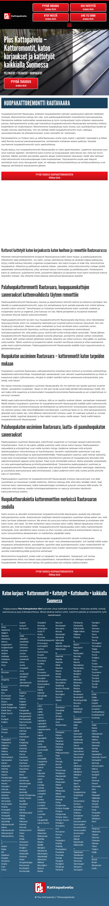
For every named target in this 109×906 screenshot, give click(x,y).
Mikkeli (40, 862)
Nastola (59, 668)
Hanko (4, 763)
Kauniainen (24, 766)
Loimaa (40, 788)
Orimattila (60, 710)
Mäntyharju (61, 649)
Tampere (78, 867)
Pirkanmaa (60, 796)
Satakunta (78, 742)
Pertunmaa (61, 770)
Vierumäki (96, 786)
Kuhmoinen (42, 652)
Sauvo (76, 745)
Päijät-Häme (79, 631)
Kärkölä (40, 693)
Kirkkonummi (25, 830)
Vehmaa (95, 763)
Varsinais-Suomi (99, 757)
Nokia (58, 677)
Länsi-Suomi (43, 823)
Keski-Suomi (25, 798)
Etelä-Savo (6, 710)
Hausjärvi (5, 786)
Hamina (4, 754)
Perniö (58, 764)
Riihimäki (77, 680)
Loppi (40, 796)
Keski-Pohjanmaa (27, 795)
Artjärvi (4, 653)
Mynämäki (60, 634)
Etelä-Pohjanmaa (9, 707)
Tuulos (95, 669)
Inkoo (4, 870)
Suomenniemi (80, 827)
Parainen (60, 741)
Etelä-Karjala (7, 704)
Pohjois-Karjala (62, 808)
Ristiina (77, 688)
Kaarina (22, 693)
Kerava (22, 789)
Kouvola (41, 637)
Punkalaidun (61, 849)
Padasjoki (60, 732)
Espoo (4, 701)
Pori (57, 829)
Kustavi (40, 669)
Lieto (39, 770)
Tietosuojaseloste (65, 897)
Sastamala (78, 739)
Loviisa (40, 799)
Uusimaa (96, 718)
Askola (4, 662)
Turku (94, 661)
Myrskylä (60, 637)
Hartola (4, 769)
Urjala (94, 697)
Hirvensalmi (6, 804)
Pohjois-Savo (62, 817)
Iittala (3, 849)
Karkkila (22, 745)
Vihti (94, 789)
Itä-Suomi (23, 628)
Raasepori (78, 647)
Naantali (59, 656)
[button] (69, 25)
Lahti (39, 706)
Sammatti (78, 737)
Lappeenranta (43, 729)
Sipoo (76, 783)
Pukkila (59, 843)
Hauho (4, 783)
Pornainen (60, 832)
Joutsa (22, 653)
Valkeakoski (97, 734)
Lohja (39, 782)
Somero (77, 804)
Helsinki (5, 795)
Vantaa (95, 748)
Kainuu (22, 699)
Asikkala (5, 656)
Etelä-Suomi (6, 713)
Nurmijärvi (60, 694)
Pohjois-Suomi (62, 820)
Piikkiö (58, 794)
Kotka (40, 634)
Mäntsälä (60, 640)
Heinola (4, 789)
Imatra (4, 864)
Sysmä (77, 836)
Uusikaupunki (98, 715)
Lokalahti (41, 794)
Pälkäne (77, 634)
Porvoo (59, 834)
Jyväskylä (23, 674)
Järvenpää (24, 685)
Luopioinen (42, 808)
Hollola (4, 807)
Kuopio (40, 655)
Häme (4, 827)
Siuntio (77, 789)
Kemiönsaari (25, 783)
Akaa (3, 627)
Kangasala (24, 710)
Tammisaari (79, 864)
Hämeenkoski (7, 830)
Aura (3, 665)
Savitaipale (78, 748)
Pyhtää (59, 858)
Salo (75, 728)
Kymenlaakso (43, 684)
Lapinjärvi (41, 720)
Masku (40, 842)
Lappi (39, 732)
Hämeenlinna (7, 836)
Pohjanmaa (61, 805)
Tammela (78, 861)
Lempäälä (41, 758)
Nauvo (59, 671)
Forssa (4, 732)
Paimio (59, 735)
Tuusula (95, 675)
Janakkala (23, 642)
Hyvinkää (5, 821)
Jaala (21, 636)
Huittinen (5, 813)
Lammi (40, 718)
